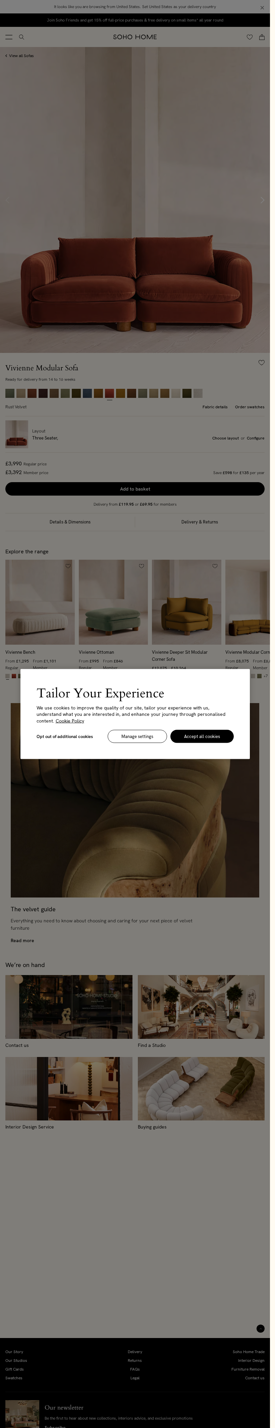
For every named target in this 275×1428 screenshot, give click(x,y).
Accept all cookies (202, 736)
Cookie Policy (70, 721)
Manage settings (137, 736)
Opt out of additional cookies (65, 736)
